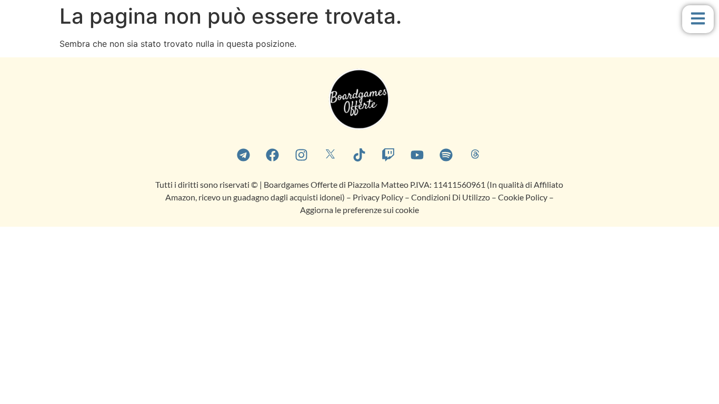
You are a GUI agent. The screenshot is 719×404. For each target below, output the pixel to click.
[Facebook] (272, 155)
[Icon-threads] (475, 155)
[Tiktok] (359, 155)
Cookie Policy (523, 197)
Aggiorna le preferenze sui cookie (359, 210)
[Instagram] (301, 155)
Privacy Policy (378, 197)
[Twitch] (388, 155)
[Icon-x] (330, 155)
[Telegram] (244, 155)
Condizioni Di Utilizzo (450, 197)
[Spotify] (446, 155)
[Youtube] (417, 155)
